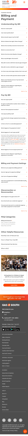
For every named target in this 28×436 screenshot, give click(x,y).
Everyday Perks (5, 345)
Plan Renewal (5, 342)
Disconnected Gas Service (9, 244)
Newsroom (4, 404)
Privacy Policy (13, 430)
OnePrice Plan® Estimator (8, 350)
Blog (3, 401)
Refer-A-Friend (5, 366)
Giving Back (5, 399)
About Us (4, 393)
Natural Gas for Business (8, 373)
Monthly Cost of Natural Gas (10, 235)
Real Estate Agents (6, 360)
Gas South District (6, 348)
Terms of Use (5, 430)
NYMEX (3, 384)
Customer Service (6, 12)
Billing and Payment (6, 220)
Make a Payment (6, 337)
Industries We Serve (6, 378)
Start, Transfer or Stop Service (8, 222)
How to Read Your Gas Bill (9, 240)
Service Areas (5, 409)
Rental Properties (6, 381)
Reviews (4, 407)
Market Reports (5, 386)
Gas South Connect (7, 353)
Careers (4, 396)
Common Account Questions (8, 224)
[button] (14, 334)
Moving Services (6, 340)
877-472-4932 (14, 139)
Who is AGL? (5, 248)
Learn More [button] (14, 285)
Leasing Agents (5, 363)
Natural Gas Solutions (7, 375)
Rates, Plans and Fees (6, 225)
